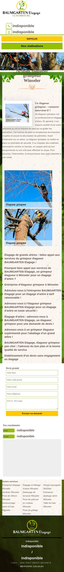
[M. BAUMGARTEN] (21, 9)
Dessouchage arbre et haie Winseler (8, 506)
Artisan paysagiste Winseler (52, 487)
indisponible (23, 26)
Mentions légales (32, 566)
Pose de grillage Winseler (30, 512)
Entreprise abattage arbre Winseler (50, 496)
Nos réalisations (32, 46)
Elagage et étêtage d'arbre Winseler (32, 487)
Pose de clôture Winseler (9, 498)
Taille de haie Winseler (49, 505)
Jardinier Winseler (10, 492)
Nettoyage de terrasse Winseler (31, 494)
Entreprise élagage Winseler (11, 487)
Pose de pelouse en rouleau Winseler (31, 503)
